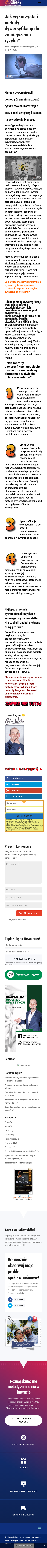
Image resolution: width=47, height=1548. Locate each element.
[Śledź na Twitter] (10, 1305)
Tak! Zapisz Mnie (23, 958)
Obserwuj (19, 1299)
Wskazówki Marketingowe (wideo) (20, 1151)
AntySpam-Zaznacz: (17, 919)
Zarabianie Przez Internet (17, 1163)
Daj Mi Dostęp (24, 816)
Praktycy (13, 50)
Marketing (9, 1134)
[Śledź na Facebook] (10, 1299)
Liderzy (8, 1130)
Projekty (8, 1147)
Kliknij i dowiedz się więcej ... (23, 1420)
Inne (7, 1126)
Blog (7, 50)
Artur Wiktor (25, 47)
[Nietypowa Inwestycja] (23, 1052)
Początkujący (11, 1139)
